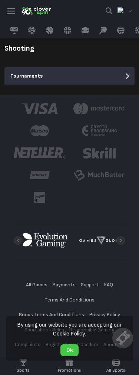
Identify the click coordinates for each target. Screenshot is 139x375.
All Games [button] (36, 285)
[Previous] (18, 240)
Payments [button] (64, 285)
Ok (69, 350)
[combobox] (125, 11)
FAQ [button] (108, 285)
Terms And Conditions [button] (69, 300)
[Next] (120, 240)
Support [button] (90, 285)
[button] (40, 108)
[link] (36, 11)
